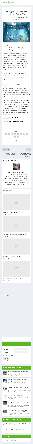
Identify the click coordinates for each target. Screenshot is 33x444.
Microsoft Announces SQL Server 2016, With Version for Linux (18, 403)
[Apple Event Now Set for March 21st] (5, 397)
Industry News (22, 413)
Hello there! (6, 429)
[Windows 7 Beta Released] (16, 202)
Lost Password (7, 362)
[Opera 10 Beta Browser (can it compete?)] (16, 224)
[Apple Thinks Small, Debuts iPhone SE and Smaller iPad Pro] (5, 389)
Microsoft (10, 406)
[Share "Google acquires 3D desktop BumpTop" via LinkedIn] (21, 133)
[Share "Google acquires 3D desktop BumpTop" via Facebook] (5, 133)
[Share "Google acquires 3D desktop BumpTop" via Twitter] (8, 133)
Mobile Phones (16, 375)
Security (12, 398)
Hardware (10, 383)
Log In (6, 358)
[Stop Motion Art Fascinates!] (16, 247)
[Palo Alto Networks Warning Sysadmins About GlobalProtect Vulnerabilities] (5, 411)
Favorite (20, 440)
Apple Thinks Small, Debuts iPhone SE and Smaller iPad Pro (18, 388)
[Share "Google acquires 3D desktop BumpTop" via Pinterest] (18, 133)
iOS (11, 375)
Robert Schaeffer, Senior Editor (13, 424)
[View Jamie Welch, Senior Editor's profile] (11, 429)
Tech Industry (17, 391)
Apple (15, 374)
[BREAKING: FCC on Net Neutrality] (16, 269)
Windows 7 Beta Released (10, 212)
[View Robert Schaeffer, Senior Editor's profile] (3, 424)
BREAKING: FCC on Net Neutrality (12, 279)
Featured (19, 374)
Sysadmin (17, 406)
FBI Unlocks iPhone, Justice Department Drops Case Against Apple (18, 372)
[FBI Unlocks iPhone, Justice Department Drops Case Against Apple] (5, 373)
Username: (6, 349)
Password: (6, 352)
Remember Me (9, 355)
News (20, 375)
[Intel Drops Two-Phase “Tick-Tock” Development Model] (5, 381)
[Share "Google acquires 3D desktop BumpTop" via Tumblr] (14, 133)
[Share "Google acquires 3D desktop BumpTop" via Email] (14, 137)
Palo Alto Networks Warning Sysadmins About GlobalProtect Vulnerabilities (18, 411)
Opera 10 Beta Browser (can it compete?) (15, 234)
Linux (27, 405)
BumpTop (21, 48)
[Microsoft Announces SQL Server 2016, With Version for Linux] (5, 403)
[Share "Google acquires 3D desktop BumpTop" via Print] (18, 137)
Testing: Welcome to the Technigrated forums (15, 423)
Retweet (15, 440)
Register (5, 360)
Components (17, 382)
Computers (23, 382)
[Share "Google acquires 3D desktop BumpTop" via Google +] (11, 133)
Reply (12, 440)
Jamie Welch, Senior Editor (18, 17)
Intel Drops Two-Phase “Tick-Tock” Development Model (17, 380)
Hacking (23, 374)
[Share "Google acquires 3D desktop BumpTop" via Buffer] (24, 133)
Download (11, 118)
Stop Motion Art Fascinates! (11, 256)
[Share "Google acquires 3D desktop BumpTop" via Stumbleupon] (27, 133)
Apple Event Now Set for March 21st (17, 395)
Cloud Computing (18, 405)
